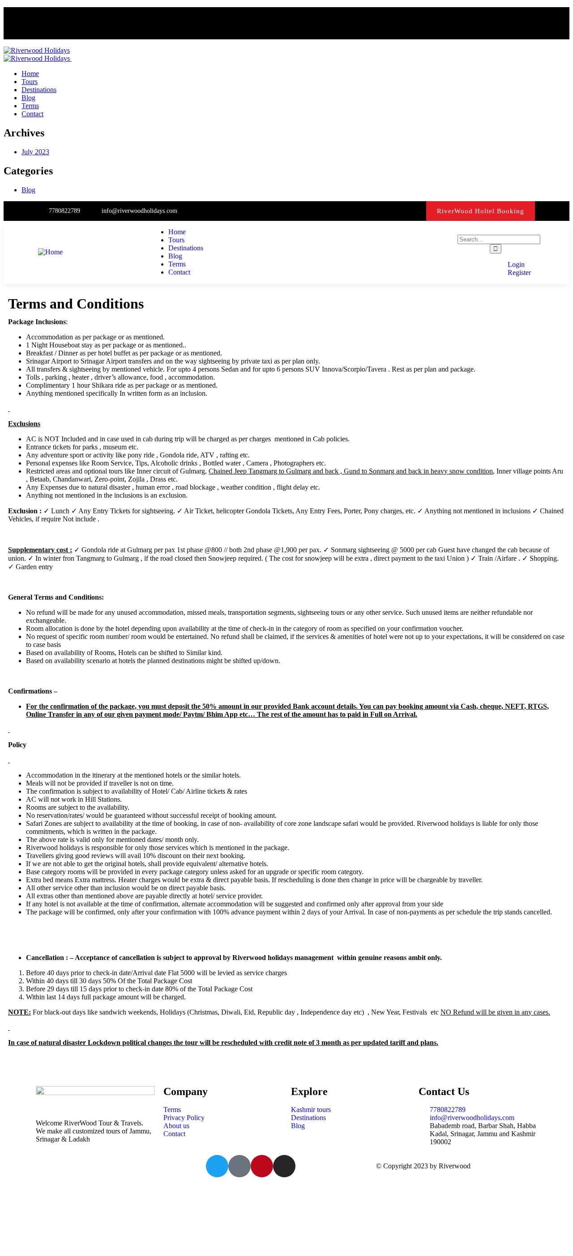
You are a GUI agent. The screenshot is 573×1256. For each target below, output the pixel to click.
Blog (28, 190)
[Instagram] (396, 211)
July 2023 (35, 152)
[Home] (50, 252)
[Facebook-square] (239, 1166)
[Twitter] (360, 211)
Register (518, 272)
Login (515, 264)
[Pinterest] (415, 211)
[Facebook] (378, 211)
